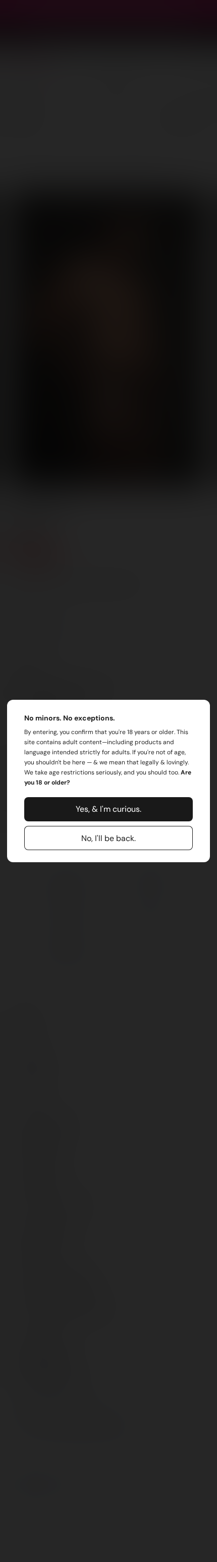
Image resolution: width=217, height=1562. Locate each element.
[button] (108, 809)
